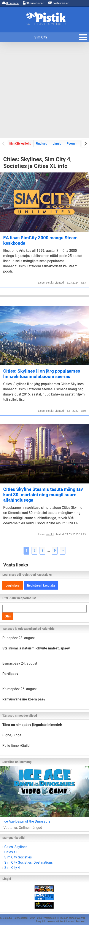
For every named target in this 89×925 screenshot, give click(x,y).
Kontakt (69, 921)
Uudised (41, 143)
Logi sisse (12, 585)
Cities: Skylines (15, 847)
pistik (49, 282)
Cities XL (11, 852)
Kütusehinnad (35, 3)
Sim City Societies (18, 857)
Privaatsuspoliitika (53, 921)
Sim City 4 (12, 868)
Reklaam (80, 921)
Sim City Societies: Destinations (28, 862)
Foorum (72, 143)
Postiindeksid (60, 3)
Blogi (38, 921)
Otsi (8, 616)
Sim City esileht (20, 143)
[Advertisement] (44, 89)
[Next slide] (85, 143)
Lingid (57, 143)
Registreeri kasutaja (41, 585)
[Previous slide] (4, 143)
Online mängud (30, 828)
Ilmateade (12, 3)
